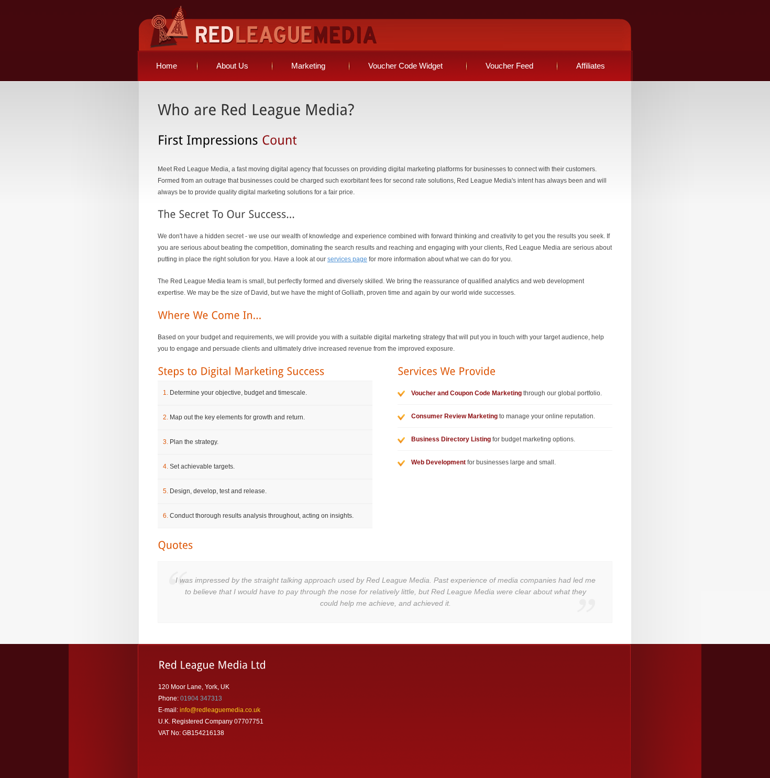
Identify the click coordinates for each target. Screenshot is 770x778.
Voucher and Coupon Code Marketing (466, 393)
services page (347, 259)
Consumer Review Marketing (454, 416)
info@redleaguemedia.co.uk (220, 710)
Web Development (438, 462)
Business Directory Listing (451, 439)
